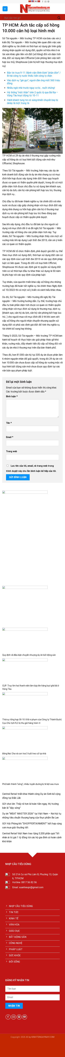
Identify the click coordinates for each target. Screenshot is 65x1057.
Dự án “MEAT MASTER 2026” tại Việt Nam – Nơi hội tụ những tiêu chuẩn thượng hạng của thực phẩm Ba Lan (31, 815)
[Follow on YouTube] (24, 1016)
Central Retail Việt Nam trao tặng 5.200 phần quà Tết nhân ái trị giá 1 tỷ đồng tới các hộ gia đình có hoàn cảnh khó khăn (32, 837)
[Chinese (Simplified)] (29, 1)
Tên (9, 423)
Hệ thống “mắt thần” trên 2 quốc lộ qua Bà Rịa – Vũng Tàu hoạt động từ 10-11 (32, 94)
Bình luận (12, 396)
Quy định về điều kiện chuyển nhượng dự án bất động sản (29, 655)
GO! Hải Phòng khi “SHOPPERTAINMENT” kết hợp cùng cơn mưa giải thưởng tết (32, 825)
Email (9, 437)
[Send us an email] (45, 2)
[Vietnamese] (38, 1)
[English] (32, 1)
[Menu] (5, 8)
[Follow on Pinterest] (48, 2)
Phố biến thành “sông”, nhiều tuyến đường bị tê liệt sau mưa (30, 784)
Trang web (11, 451)
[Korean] (35, 1)
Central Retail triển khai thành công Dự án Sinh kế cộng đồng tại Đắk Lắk (31, 795)
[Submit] (59, 18)
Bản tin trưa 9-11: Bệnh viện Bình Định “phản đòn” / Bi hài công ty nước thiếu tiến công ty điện (34, 74)
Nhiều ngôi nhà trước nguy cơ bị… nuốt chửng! (31, 87)
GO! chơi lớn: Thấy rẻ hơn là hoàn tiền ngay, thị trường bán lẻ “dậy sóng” (30, 805)
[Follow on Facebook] (43, 2)
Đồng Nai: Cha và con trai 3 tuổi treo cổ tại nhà (24, 753)
